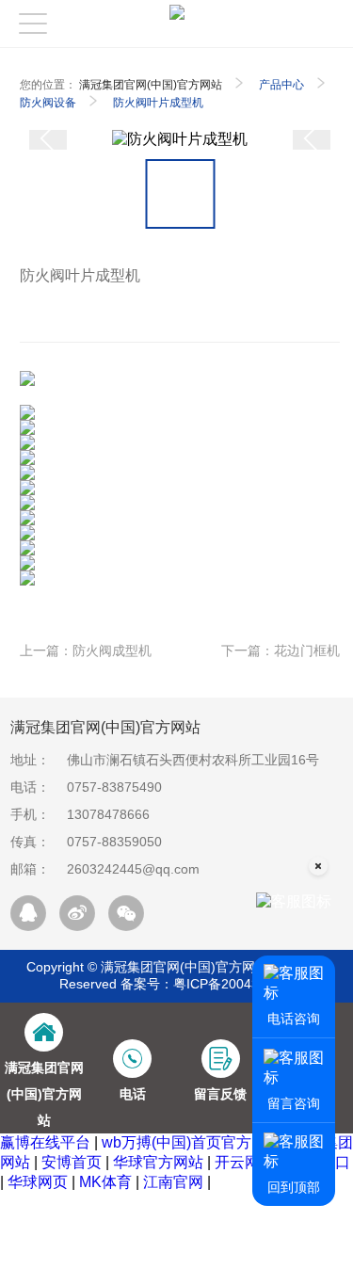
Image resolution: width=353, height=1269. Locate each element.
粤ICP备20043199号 (234, 983)
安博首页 (71, 1162)
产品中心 (281, 84)
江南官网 (173, 1182)
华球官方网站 (158, 1162)
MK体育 (105, 1182)
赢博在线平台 (45, 1142)
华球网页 (38, 1182)
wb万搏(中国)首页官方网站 (191, 1142)
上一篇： (86, 650)
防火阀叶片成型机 (158, 102)
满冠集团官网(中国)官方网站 (150, 84)
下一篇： (280, 650)
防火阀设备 (48, 102)
